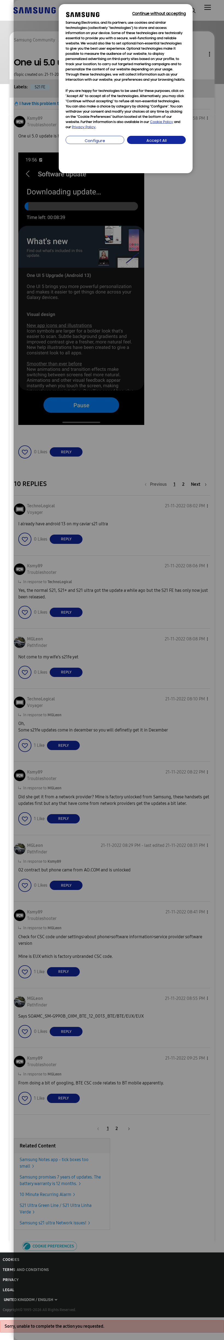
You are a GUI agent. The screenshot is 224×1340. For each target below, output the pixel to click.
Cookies (11, 1259)
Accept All (156, 141)
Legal (8, 1290)
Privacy (11, 1280)
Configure (95, 141)
